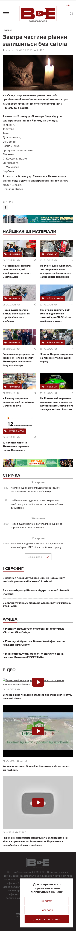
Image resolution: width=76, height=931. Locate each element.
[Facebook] (5, 207)
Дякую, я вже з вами (46, 919)
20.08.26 (11, 304)
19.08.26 (48, 304)
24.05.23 (11, 689)
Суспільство (16, 431)
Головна (7, 30)
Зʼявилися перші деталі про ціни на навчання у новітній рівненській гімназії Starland (34, 579)
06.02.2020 (25, 50)
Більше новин (36, 556)
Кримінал (14, 254)
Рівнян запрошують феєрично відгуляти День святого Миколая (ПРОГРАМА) (33, 655)
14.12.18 (10, 832)
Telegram (46, 901)
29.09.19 (10, 761)
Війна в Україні (55, 298)
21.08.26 (10, 260)
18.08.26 (10, 393)
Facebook (47, 910)
